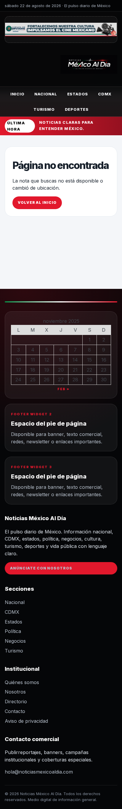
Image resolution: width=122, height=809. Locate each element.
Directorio (16, 701)
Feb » (63, 389)
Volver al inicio (37, 202)
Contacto (15, 711)
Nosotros (15, 692)
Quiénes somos (22, 682)
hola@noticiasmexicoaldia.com (39, 772)
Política (13, 631)
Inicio (17, 94)
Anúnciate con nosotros (41, 568)
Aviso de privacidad (26, 721)
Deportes (77, 109)
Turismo (43, 109)
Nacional (45, 94)
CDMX (105, 94)
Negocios (15, 641)
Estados (77, 94)
